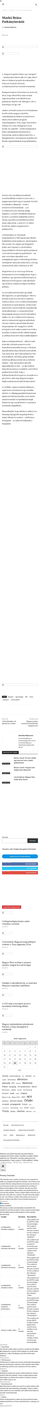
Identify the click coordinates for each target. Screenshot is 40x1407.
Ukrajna (12, 1111)
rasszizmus (5, 1108)
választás (21, 1111)
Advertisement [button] (5, 1382)
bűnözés (29, 1076)
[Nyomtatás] (32, 40)
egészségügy (19, 697)
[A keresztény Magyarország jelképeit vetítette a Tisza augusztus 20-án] (20, 935)
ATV (23, 1076)
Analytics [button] (3, 1369)
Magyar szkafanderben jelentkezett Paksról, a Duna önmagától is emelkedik (17, 1027)
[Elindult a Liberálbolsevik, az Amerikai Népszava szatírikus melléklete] (20, 976)
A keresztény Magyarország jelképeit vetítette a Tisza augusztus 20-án (18, 943)
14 (25, 1055)
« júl (19, 1070)
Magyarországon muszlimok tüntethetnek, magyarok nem (29, 723)
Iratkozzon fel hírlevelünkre (20, 856)
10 (5, 1055)
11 (10, 1055)
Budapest (10, 697)
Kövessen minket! (31, 864)
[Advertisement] (20, 439)
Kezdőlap (4, 10)
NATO (23, 1097)
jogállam (13, 1090)
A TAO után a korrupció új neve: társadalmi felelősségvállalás (16, 1004)
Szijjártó (32, 1108)
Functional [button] (3, 1345)
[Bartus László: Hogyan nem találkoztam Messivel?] (7, 770)
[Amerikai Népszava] (10, 741)
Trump (5, 1111)
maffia (17, 1093)
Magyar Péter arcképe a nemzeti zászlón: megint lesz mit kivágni (16, 963)
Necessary (5, 1203)
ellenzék (6, 1083)
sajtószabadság (14, 1108)
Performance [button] (4, 1358)
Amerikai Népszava (10, 27)
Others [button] (2, 1395)
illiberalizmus (6, 1090)
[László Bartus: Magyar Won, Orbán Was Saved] (7, 780)
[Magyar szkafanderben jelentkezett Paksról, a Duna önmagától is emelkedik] (20, 1018)
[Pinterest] (13, 40)
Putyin (24, 1104)
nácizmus (5, 1101)
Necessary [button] (4, 1201)
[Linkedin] (23, 40)
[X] (9, 40)
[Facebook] (4, 40)
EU (13, 1083)
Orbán (31, 697)
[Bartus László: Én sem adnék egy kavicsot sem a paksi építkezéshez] (7, 761)
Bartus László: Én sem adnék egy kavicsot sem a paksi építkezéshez (25, 760)
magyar (24, 1093)
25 (10, 1063)
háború (34, 1087)
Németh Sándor (16, 1101)
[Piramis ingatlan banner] (20, 686)
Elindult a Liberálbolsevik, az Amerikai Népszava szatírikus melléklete (19, 984)
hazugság (12, 1087)
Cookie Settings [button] (6, 1162)
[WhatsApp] (18, 40)
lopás (12, 1093)
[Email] (28, 40)
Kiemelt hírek (6, 763)
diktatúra (22, 1079)
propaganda (15, 1104)
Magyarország (6, 1097)
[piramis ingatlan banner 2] (20, 168)
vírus (34, 1111)
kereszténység (27, 1090)
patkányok (6, 699)
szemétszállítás (15, 699)
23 (35, 1059)
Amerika (5, 1076)
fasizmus (27, 1083)
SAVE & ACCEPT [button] (6, 1406)
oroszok (5, 1104)
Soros (21, 1108)
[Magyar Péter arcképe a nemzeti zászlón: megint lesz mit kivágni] (20, 956)
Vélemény (11, 10)
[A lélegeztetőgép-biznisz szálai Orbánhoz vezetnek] (20, 915)
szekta (26, 1108)
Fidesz (5, 1086)
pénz (30, 1104)
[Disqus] (20, 810)
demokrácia (11, 1080)
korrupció (5, 1093)
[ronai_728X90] (20, 48)
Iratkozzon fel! (31, 872)
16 (35, 1055)
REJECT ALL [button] (17, 1162)
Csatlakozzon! (32, 868)
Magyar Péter (16, 1097)
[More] (37, 40)
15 (30, 1055)
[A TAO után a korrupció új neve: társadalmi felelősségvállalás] (20, 997)
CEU (34, 1076)
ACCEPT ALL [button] (28, 1162)
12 (15, 1055)
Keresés (5, 837)
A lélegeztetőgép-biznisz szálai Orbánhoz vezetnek (16, 922)
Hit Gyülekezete (24, 1087)
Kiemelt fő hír (6, 773)
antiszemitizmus (15, 1076)
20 (20, 1059)
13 (20, 1055)
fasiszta (18, 1083)
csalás (4, 1080)
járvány (19, 1090)
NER (26, 697)
